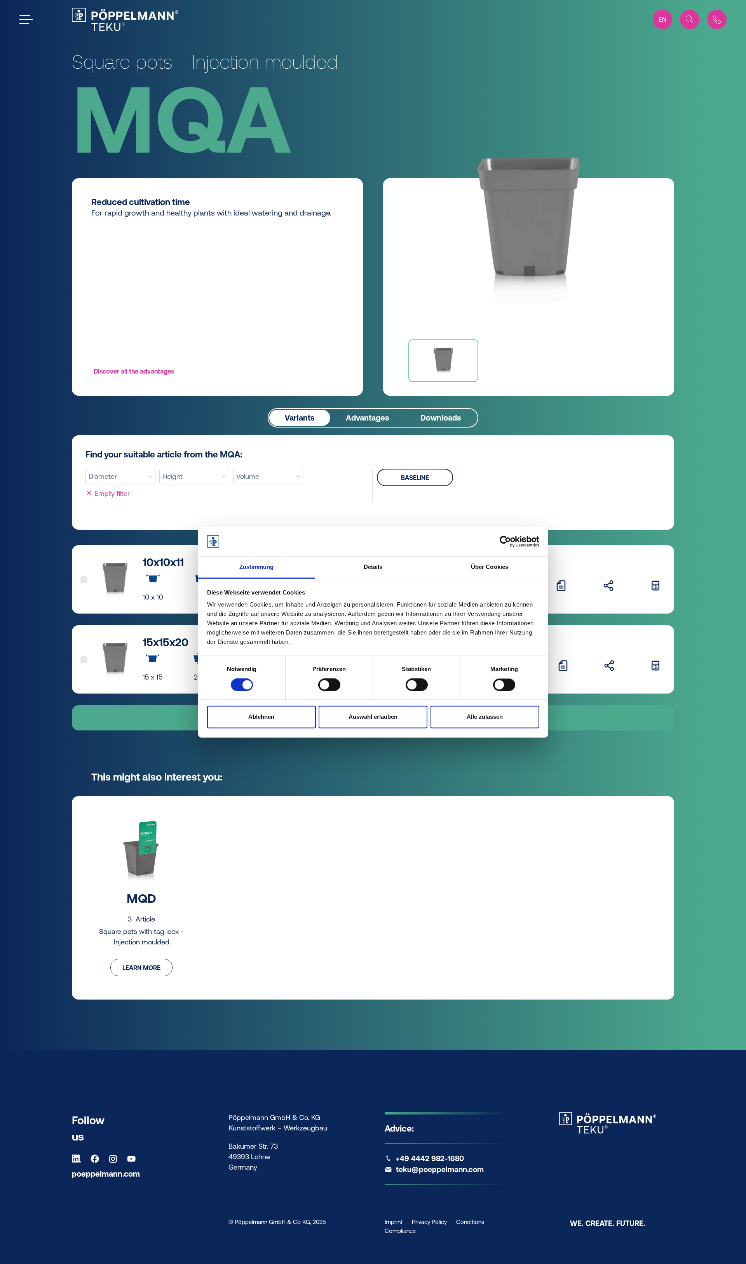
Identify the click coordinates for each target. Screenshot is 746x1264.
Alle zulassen (485, 717)
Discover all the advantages (134, 371)
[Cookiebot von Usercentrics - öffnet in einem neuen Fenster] (505, 541)
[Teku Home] (125, 19)
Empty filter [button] (111, 493)
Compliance (400, 1230)
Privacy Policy (429, 1222)
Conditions (470, 1222)
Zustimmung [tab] (256, 567)
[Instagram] (115, 1158)
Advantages (367, 417)
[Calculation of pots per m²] (655, 585)
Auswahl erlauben (373, 717)
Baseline (415, 477)
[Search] (689, 19)
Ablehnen (261, 717)
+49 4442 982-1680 (430, 1158)
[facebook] (96, 1158)
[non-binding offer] (561, 585)
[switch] (329, 684)
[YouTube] (133, 1158)
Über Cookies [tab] (489, 567)
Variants (300, 417)
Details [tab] (373, 567)
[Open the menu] (26, 19)
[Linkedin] (78, 1158)
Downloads (440, 417)
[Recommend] (608, 585)
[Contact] (717, 19)
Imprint (394, 1222)
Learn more (141, 967)
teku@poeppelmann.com (440, 1169)
